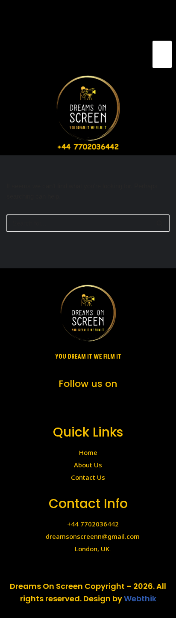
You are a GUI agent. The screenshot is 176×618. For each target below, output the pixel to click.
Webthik (140, 598)
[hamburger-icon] (162, 54)
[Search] (160, 223)
